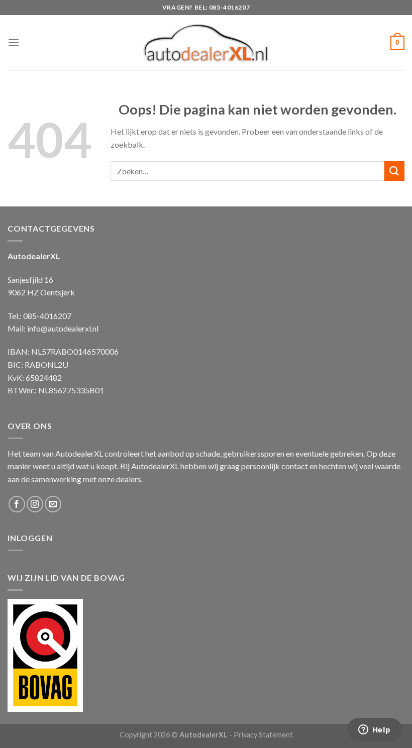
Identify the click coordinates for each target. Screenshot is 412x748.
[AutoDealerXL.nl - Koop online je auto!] (206, 42)
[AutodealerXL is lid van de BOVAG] (45, 654)
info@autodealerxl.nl (62, 328)
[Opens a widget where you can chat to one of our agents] (374, 730)
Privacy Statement (263, 734)
